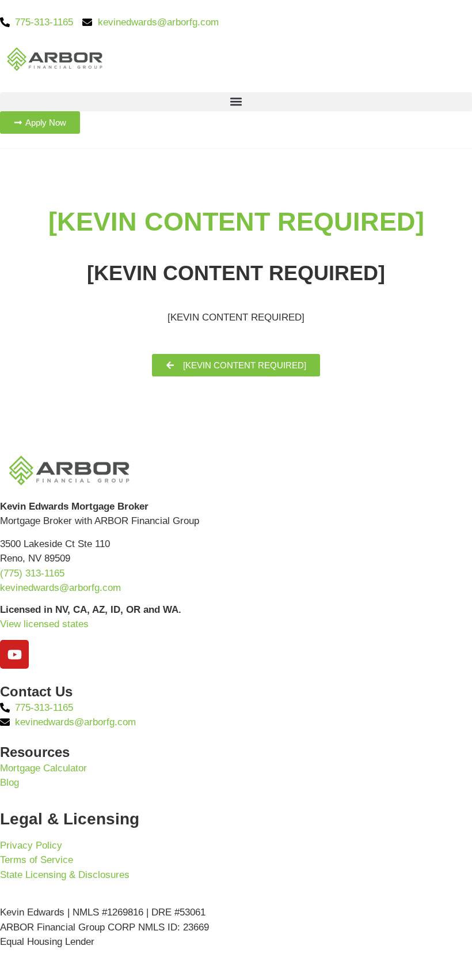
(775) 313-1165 (32, 573)
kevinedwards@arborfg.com (60, 587)
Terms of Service (36, 859)
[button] (236, 101)
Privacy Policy (31, 845)
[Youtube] (14, 654)
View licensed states (44, 624)
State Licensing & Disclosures (65, 874)
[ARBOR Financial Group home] (54, 58)
